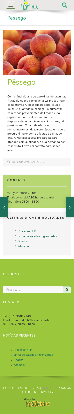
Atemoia (23, 246)
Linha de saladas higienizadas (37, 236)
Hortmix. (48, 388)
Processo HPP (27, 231)
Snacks (22, 241)
